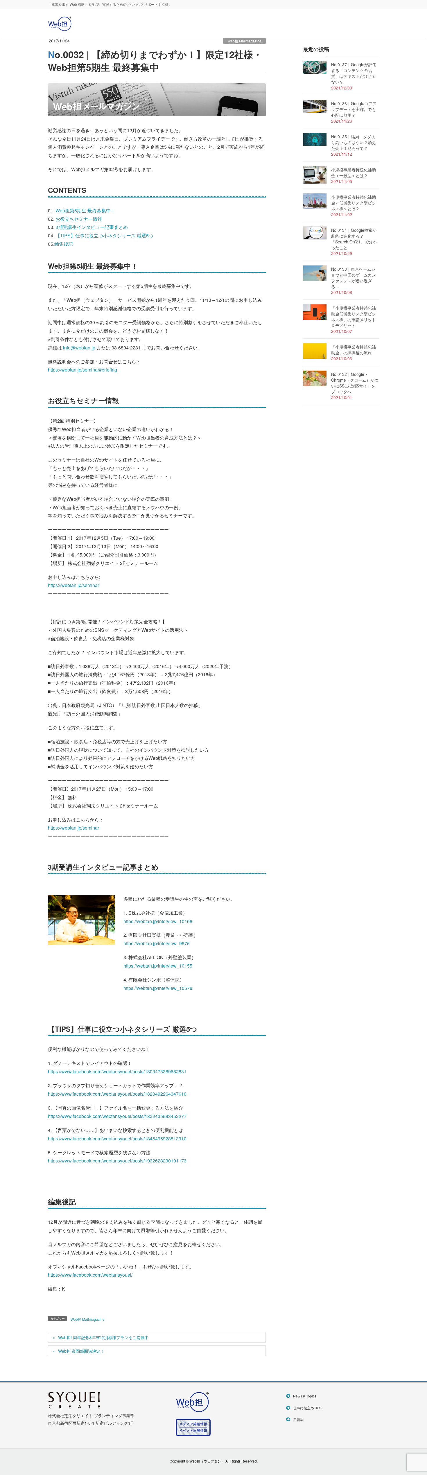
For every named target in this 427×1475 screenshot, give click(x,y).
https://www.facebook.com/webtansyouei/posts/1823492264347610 (117, 1093)
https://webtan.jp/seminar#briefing (82, 369)
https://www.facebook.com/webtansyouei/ (90, 1274)
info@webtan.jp (79, 347)
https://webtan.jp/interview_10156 (157, 921)
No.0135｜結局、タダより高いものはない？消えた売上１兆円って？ (353, 142)
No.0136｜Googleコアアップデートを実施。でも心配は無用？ (353, 109)
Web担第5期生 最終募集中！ (85, 210)
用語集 (298, 1419)
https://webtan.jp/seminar (73, 585)
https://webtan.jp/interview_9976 (156, 943)
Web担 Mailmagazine (244, 40)
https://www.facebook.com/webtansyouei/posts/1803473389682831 (117, 1071)
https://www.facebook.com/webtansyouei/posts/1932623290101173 (117, 1160)
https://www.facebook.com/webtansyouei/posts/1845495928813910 (117, 1138)
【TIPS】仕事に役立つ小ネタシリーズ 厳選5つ (104, 235)
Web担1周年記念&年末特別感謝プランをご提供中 (103, 1337)
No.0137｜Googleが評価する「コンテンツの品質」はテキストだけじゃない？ (353, 73)
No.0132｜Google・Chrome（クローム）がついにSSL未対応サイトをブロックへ (354, 382)
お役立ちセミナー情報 (78, 219)
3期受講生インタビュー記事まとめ (91, 227)
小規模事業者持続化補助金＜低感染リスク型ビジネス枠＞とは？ (353, 202)
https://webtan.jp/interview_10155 (157, 965)
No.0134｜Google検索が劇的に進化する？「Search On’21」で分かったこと (354, 238)
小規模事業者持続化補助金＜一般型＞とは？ (353, 172)
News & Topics (304, 1395)
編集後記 (63, 244)
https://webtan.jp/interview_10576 (157, 988)
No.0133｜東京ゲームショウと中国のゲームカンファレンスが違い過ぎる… (353, 277)
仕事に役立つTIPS (307, 1407)
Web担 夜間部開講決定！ (81, 1351)
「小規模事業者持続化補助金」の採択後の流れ (353, 350)
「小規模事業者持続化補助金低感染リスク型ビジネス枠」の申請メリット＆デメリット (353, 316)
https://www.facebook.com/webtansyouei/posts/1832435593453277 (117, 1116)
